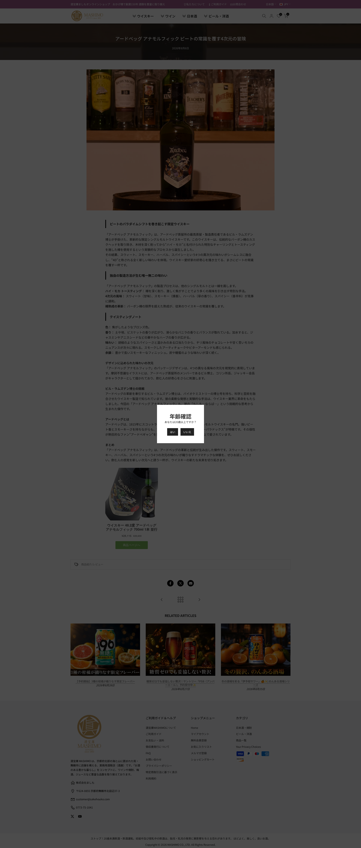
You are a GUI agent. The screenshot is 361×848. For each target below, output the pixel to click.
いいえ (187, 432)
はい (172, 432)
